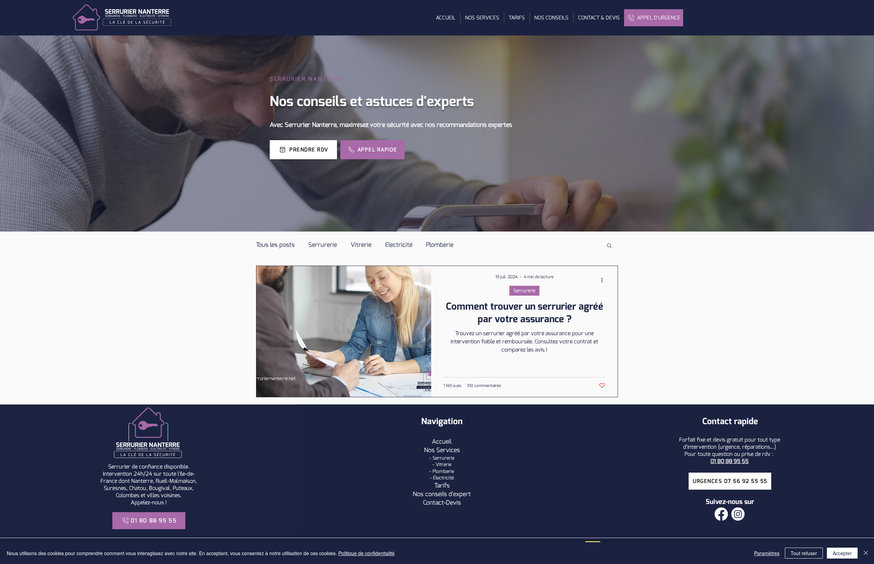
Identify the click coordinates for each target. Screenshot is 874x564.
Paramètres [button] (766, 553)
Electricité (398, 245)
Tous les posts (275, 245)
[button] (482, 18)
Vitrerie (361, 245)
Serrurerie (322, 245)
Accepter (842, 553)
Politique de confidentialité (366, 553)
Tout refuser (804, 553)
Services (448, 450)
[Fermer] (866, 553)
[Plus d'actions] (604, 280)
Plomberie (439, 245)
